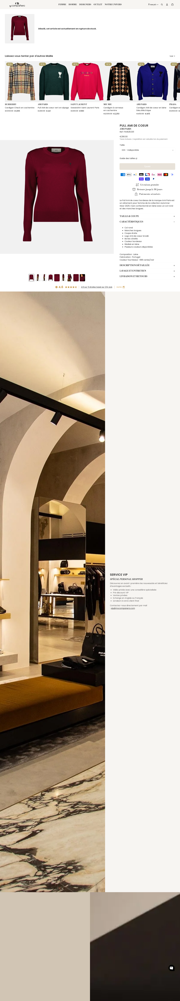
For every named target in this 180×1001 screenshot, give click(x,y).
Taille (122, 145)
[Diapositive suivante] (173, 88)
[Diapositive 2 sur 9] (38, 277)
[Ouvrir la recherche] (162, 4)
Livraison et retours (133, 276)
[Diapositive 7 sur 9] (69, 277)
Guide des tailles (127, 158)
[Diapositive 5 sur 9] (57, 277)
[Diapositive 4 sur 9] (50, 277)
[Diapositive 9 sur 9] (82, 277)
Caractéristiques (131, 221)
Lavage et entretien (133, 271)
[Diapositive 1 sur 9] (31, 277)
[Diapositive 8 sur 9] (76, 277)
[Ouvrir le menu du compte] (167, 4)
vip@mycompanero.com (123, 608)
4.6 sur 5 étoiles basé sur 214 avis (96, 287)
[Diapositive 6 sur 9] (63, 277)
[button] (171, 968)
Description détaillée (135, 265)
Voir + (172, 56)
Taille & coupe (129, 216)
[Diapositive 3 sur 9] (44, 277)
